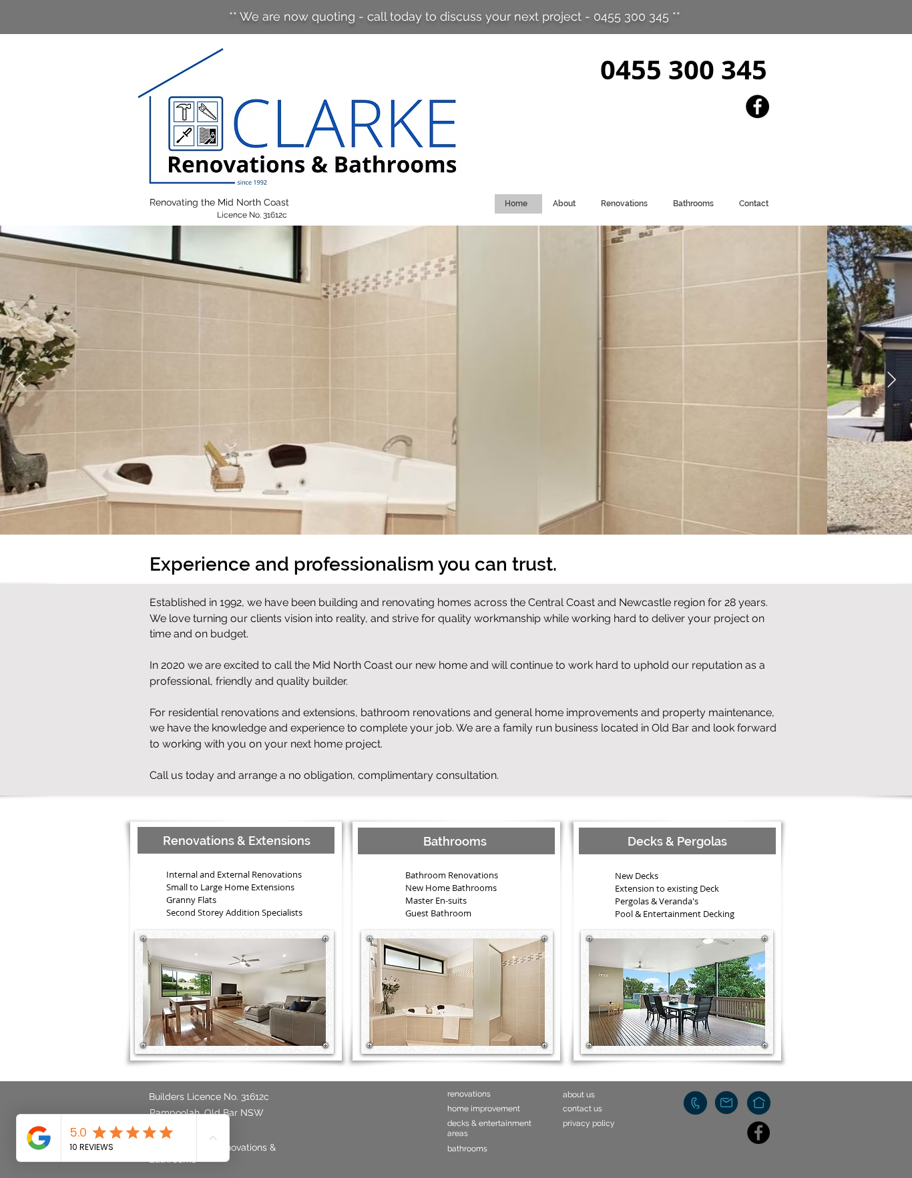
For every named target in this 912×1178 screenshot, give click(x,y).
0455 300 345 (683, 69)
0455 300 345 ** (637, 16)
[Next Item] (892, 380)
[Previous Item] (20, 380)
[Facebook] (757, 106)
